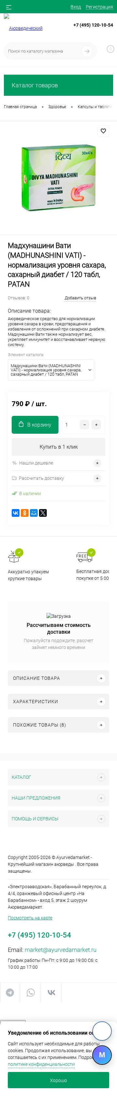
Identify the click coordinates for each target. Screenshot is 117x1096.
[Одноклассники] (25, 513)
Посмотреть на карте (30, 917)
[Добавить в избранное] (103, 131)
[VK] (102, 1031)
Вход (76, 6)
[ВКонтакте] (16, 513)
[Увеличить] (58, 179)
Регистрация (99, 6)
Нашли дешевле (36, 463)
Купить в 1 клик (59, 447)
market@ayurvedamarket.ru (61, 949)
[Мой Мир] (34, 513)
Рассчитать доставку (41, 478)
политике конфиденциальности (41, 1064)
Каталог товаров (35, 85)
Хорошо (58, 1080)
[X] (43, 513)
